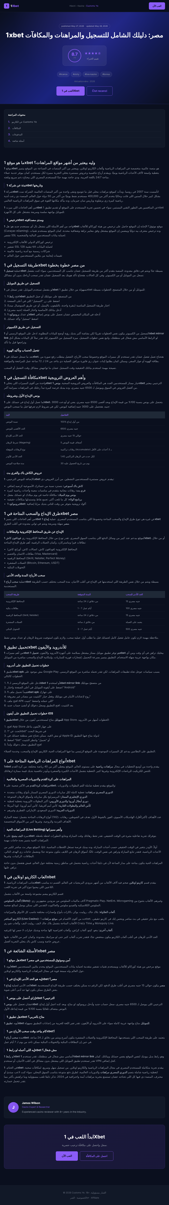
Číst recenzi (99, 91)
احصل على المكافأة (96, 1156)
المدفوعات (17, 134)
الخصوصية (82, 1197)
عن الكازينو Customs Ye (24, 121)
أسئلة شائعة (18, 140)
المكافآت (16, 128)
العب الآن (156, 5)
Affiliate (95, 1197)
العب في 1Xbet (70, 90)
